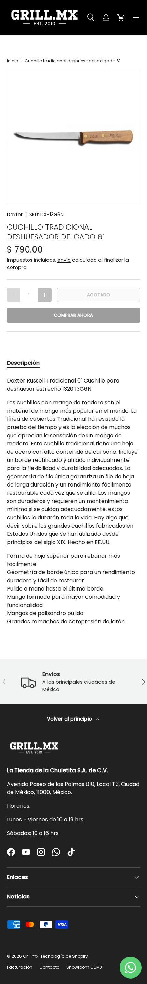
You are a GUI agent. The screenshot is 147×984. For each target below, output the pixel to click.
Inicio (12, 61)
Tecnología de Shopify (64, 956)
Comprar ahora (73, 315)
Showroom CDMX (84, 967)
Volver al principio (70, 718)
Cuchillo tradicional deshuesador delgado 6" (72, 61)
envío (64, 260)
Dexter (15, 214)
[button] (121, 17)
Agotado (98, 295)
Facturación (19, 967)
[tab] (23, 362)
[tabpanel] (73, 501)
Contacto (49, 967)
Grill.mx (30, 956)
